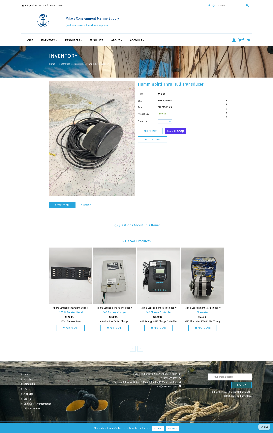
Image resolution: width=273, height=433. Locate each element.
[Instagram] (213, 5)
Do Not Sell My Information (37, 403)
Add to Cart (72, 327)
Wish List (96, 40)
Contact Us (29, 384)
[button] (140, 348)
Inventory (48, 40)
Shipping (86, 205)
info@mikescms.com (35, 5)
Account (136, 40)
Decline (172, 428)
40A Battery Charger (114, 312)
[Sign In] (234, 40)
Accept (158, 428)
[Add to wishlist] (67, 276)
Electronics (64, 64)
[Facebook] (209, 5)
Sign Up (241, 385)
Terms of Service (32, 408)
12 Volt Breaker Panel (70, 312)
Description (62, 205)
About (116, 40)
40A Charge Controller (158, 312)
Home (29, 40)
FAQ (25, 389)
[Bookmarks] (249, 40)
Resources (73, 40)
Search (27, 398)
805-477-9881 (56, 5)
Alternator (203, 312)
